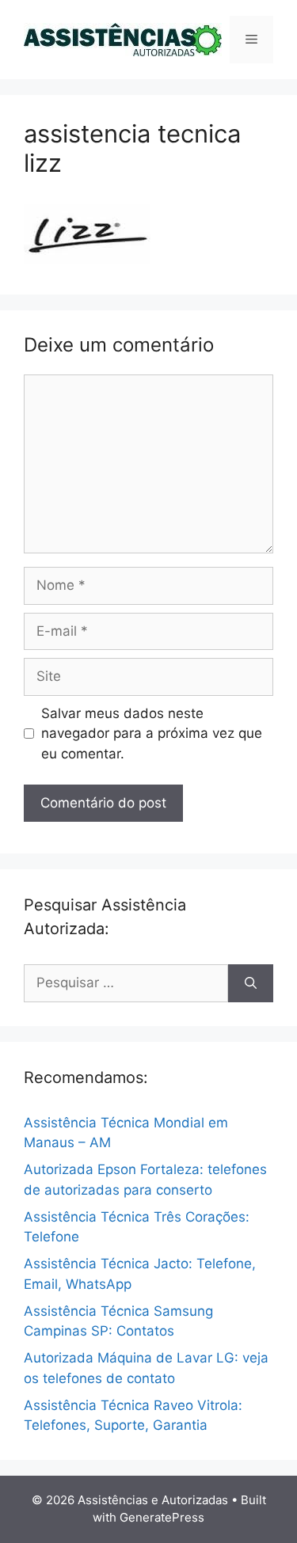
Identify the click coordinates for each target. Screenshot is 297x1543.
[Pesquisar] (250, 983)
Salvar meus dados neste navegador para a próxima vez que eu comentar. (151, 733)
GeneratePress (162, 1517)
